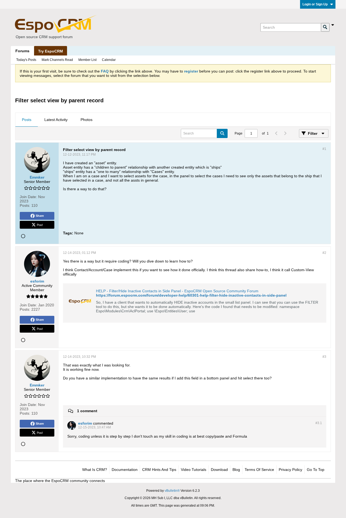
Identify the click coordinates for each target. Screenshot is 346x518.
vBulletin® (172, 491)
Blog (236, 469)
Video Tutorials (193, 469)
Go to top (315, 469)
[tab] (26, 120)
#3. (318, 423)
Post (40, 224)
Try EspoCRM (50, 51)
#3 (324, 357)
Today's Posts (26, 60)
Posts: (25, 205)
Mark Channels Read (57, 60)
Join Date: (28, 197)
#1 (324, 149)
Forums (22, 51)
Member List (87, 60)
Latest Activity (56, 119)
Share (40, 215)
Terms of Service (259, 469)
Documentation (125, 469)
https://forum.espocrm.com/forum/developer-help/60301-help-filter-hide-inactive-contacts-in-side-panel (191, 295)
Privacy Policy (290, 469)
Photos (86, 119)
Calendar (109, 60)
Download (219, 469)
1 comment (87, 411)
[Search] (325, 27)
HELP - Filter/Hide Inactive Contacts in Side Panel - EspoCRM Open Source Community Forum (177, 291)
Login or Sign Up (315, 4)
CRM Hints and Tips (159, 469)
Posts (26, 119)
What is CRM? (94, 469)
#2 (324, 253)
